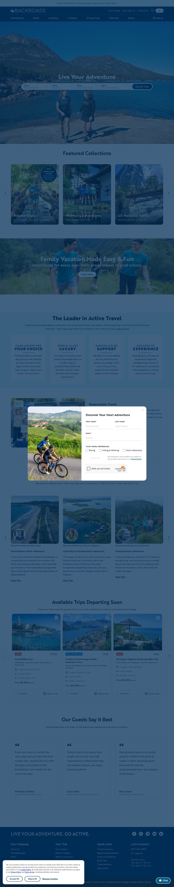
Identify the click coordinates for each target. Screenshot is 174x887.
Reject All (32, 879)
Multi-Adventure (134, 450)
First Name (91, 421)
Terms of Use (29, 872)
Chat (163, 880)
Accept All (14, 879)
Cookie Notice (26, 870)
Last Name (119, 421)
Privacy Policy (16, 872)
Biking (92, 450)
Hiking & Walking (110, 450)
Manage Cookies (50, 879)
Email (88, 433)
